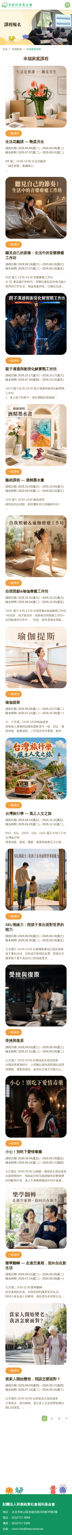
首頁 (5, 49)
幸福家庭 (17, 49)
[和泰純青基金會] (17, 5)
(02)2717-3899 (21, 1517)
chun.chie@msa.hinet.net (27, 1528)
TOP (58, 1489)
